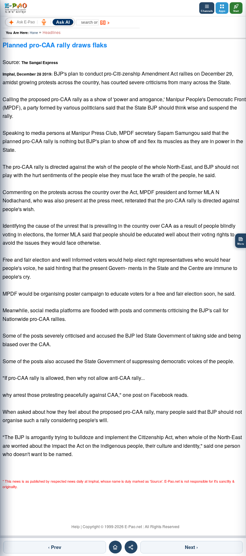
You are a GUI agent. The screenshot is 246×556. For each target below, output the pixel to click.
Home (34, 32)
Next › (191, 547)
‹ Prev (54, 547)
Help (75, 526)
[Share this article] (131, 547)
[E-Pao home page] (115, 547)
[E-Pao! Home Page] (16, 8)
